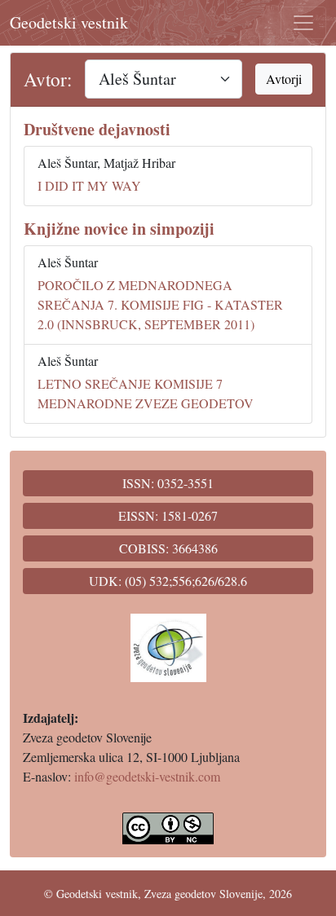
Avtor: (48, 79)
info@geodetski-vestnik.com (147, 776)
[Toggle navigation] (303, 23)
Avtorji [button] (284, 78)
